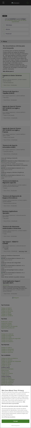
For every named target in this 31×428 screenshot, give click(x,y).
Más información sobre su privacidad (13, 402)
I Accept (15, 421)
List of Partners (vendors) (8, 417)
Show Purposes (15, 425)
